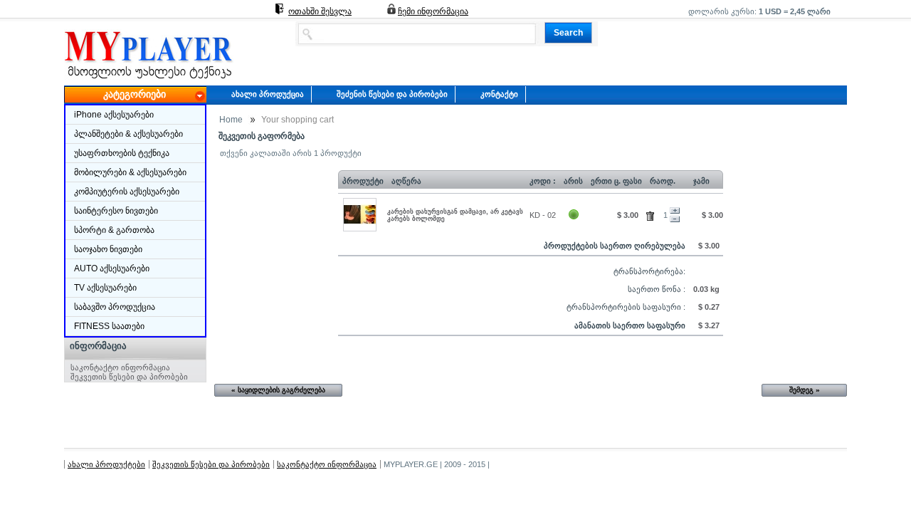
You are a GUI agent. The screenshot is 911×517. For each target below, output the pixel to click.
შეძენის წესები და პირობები (392, 94)
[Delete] (652, 214)
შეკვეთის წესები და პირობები (129, 376)
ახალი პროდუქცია (267, 94)
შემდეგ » (804, 390)
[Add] (675, 211)
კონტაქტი (499, 94)
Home (231, 120)
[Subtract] (675, 219)
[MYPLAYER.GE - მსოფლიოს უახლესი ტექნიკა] (148, 78)
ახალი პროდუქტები (106, 464)
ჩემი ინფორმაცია (433, 11)
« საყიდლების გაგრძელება (278, 390)
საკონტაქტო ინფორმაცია (120, 367)
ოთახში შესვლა (320, 11)
